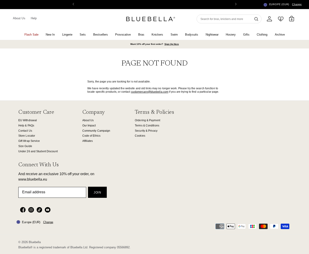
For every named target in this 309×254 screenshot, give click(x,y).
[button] (236, 4)
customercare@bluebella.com (150, 91)
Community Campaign (96, 130)
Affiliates (87, 141)
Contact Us (25, 130)
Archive (280, 34)
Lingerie (67, 34)
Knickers (157, 34)
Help (34, 18)
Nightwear (212, 34)
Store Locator (26, 135)
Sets (83, 34)
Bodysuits (191, 34)
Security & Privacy (146, 130)
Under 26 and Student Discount (38, 151)
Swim (174, 34)
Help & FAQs (26, 125)
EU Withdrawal (27, 120)
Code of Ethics (91, 135)
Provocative (123, 34)
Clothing (262, 34)
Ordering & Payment (147, 120)
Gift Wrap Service (29, 141)
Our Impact (89, 125)
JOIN (97, 192)
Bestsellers (100, 34)
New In (50, 34)
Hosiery (231, 34)
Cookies (140, 135)
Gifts (246, 34)
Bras (141, 34)
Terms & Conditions (147, 125)
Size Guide (25, 146)
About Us (19, 18)
